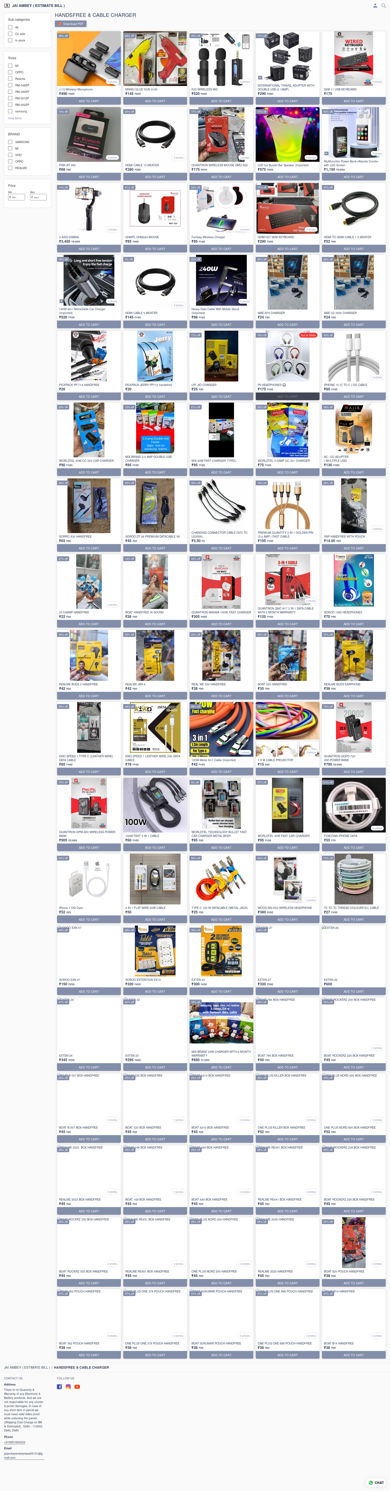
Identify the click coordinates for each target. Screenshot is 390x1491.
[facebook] (59, 1386)
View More (15, 118)
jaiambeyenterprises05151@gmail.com (23, 1455)
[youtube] (77, 1386)
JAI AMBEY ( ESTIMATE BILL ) (38, 6)
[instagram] (68, 1386)
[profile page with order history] (375, 6)
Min (10, 192)
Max (32, 192)
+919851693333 (14, 1442)
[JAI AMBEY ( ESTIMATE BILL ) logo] (7, 6)
